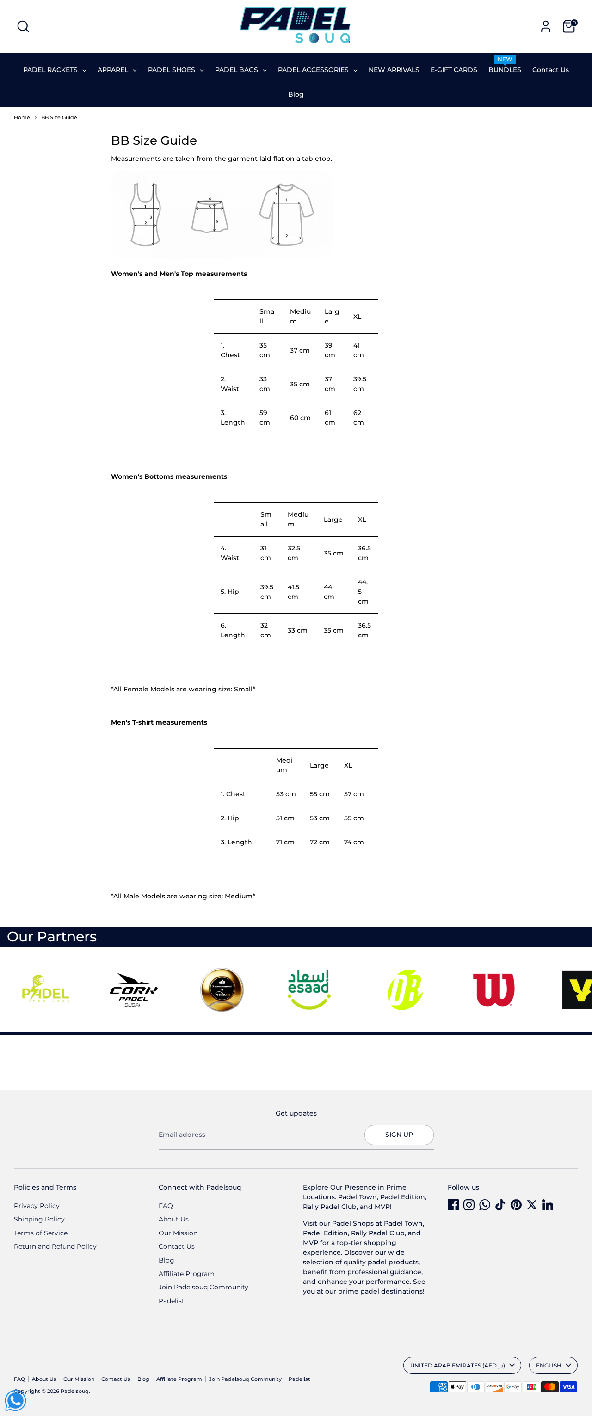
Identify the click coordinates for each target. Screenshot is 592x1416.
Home (22, 118)
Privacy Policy (37, 1206)
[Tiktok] (500, 1204)
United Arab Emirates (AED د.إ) (457, 1365)
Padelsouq (75, 1391)
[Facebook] (453, 1204)
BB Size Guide (59, 118)
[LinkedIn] (547, 1204)
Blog (166, 1260)
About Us (174, 1219)
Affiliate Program (187, 1274)
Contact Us (177, 1246)
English (548, 1365)
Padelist (172, 1301)
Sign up (399, 1134)
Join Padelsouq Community (203, 1287)
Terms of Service (41, 1233)
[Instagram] (469, 1204)
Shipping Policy (39, 1219)
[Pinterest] (516, 1204)
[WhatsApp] (484, 1204)
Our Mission (178, 1233)
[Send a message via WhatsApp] (15, 1400)
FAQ (166, 1206)
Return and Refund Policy (55, 1246)
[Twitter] (531, 1204)
